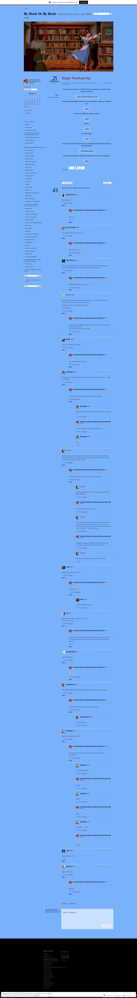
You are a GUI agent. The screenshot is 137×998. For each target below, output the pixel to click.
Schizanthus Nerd (29, 211)
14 (37, 100)
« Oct (25, 107)
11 (30, 100)
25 (30, 104)
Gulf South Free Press (30, 239)
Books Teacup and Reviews (31, 236)
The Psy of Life (28, 127)
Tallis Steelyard (28, 228)
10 (27, 100)
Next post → (107, 183)
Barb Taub (27, 245)
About (26, 8)
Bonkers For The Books (30, 217)
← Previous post (67, 183)
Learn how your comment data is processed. (52, 911)
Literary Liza (28, 190)
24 (27, 104)
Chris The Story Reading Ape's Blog (33, 222)
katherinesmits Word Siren (31, 214)
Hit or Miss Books (29, 150)
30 (25, 105)
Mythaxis (27, 184)
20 (35, 102)
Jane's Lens (28, 181)
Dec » (28, 107)
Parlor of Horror (70, 260)
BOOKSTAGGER (29, 143)
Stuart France (28, 225)
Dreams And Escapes (30, 198)
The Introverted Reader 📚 (31, 248)
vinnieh (68, 567)
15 (39, 100)
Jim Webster (28, 231)
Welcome (27, 124)
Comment (107, 926)
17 (27, 102)
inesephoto (69, 866)
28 (37, 104)
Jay (67, 613)
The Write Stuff (28, 178)
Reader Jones (28, 167)
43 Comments (108, 83)
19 (32, 102)
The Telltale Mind (70, 651)
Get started (83, 2)
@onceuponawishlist (29, 156)
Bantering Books (29, 242)
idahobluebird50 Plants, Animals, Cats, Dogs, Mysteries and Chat (50, 960)
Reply (63, 205)
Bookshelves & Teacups (30, 130)
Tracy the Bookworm (30, 140)
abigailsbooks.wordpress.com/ (32, 192)
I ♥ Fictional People (29, 175)
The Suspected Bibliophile (31, 256)
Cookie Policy (36, 995)
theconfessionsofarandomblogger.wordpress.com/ (35, 147)
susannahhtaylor (70, 684)
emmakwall (69, 730)
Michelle (68, 339)
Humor (50, 97)
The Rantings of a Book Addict (32, 234)
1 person (70, 203)
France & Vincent (29, 266)
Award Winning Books (30, 164)
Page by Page (28, 195)
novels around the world (30, 173)
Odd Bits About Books (30, 251)
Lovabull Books (28, 208)
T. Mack (68, 850)
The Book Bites (28, 187)
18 (30, 102)
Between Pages (28, 253)
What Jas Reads (29, 170)
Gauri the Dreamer (29, 158)
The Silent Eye (28, 263)
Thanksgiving (55, 97)
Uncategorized (66, 84)
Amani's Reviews (29, 153)
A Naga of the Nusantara (30, 161)
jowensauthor (69, 372)
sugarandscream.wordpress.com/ (33, 201)
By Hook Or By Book (40, 14)
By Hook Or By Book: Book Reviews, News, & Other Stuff (82, 83)
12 (32, 100)
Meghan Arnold (70, 194)
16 (25, 102)
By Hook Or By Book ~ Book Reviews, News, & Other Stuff (88, 210)
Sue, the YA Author (71, 227)
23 (25, 104)
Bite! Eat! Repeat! (29, 219)
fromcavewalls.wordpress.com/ (32, 137)
